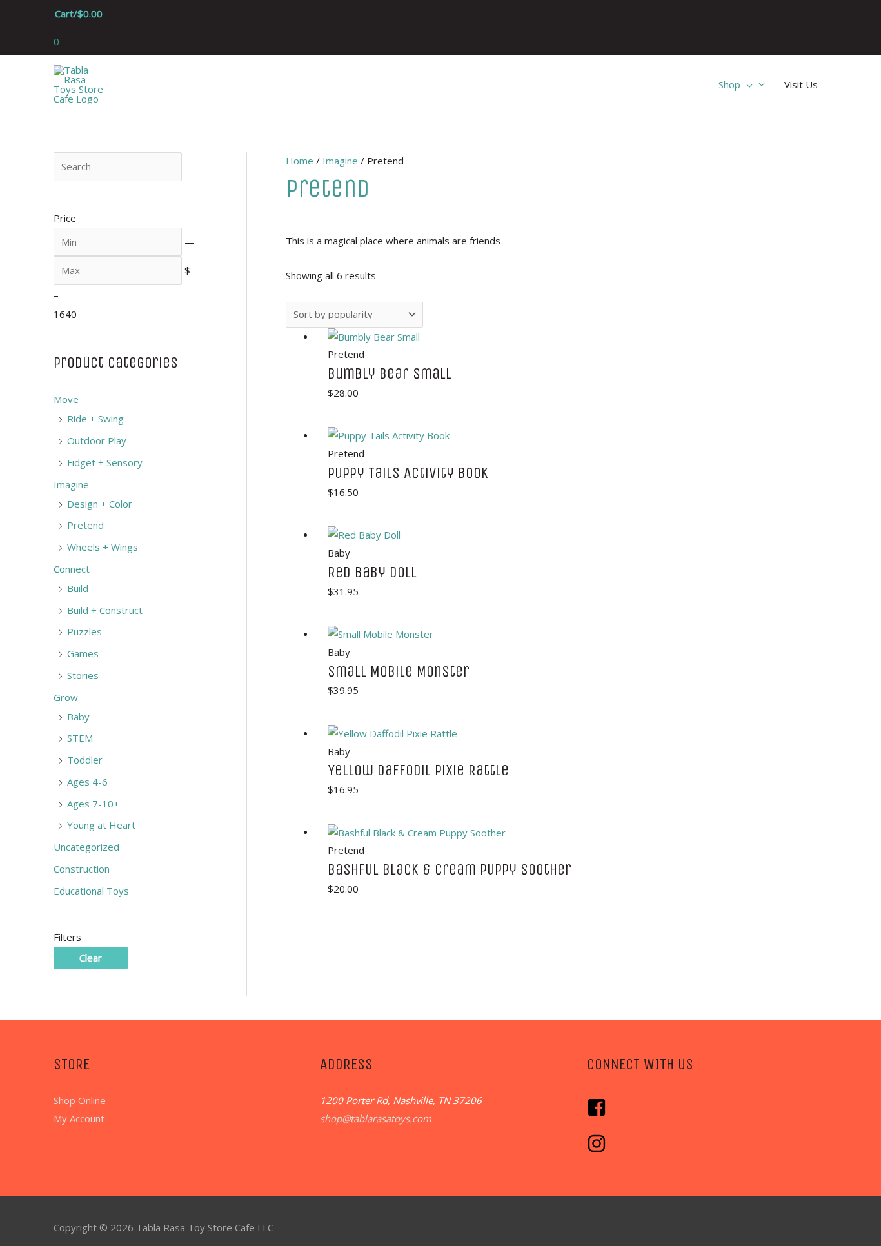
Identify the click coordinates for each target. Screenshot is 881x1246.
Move (66, 399)
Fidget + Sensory (105, 462)
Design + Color (99, 503)
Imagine (71, 484)
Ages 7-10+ (93, 803)
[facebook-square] (600, 1113)
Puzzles (84, 631)
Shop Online (80, 1100)
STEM (80, 737)
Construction (82, 868)
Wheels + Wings (102, 546)
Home (299, 160)
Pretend (85, 525)
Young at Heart (101, 824)
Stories (83, 675)
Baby (78, 716)
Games (83, 653)
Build (77, 588)
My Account (79, 1118)
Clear (90, 957)
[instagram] (598, 1149)
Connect (72, 568)
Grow (66, 697)
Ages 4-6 (87, 781)
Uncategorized (86, 846)
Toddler (85, 759)
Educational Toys (91, 890)
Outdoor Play (96, 440)
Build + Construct (105, 610)
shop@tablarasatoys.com (375, 1118)
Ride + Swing (95, 418)
